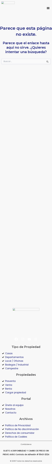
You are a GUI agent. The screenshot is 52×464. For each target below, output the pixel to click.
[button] (48, 8)
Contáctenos (26, 444)
